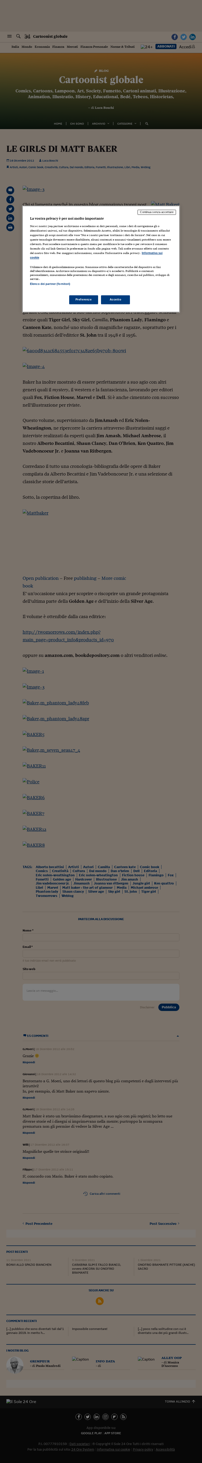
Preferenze (83, 299)
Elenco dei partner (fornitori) (50, 284)
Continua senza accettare (157, 212)
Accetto (116, 299)
